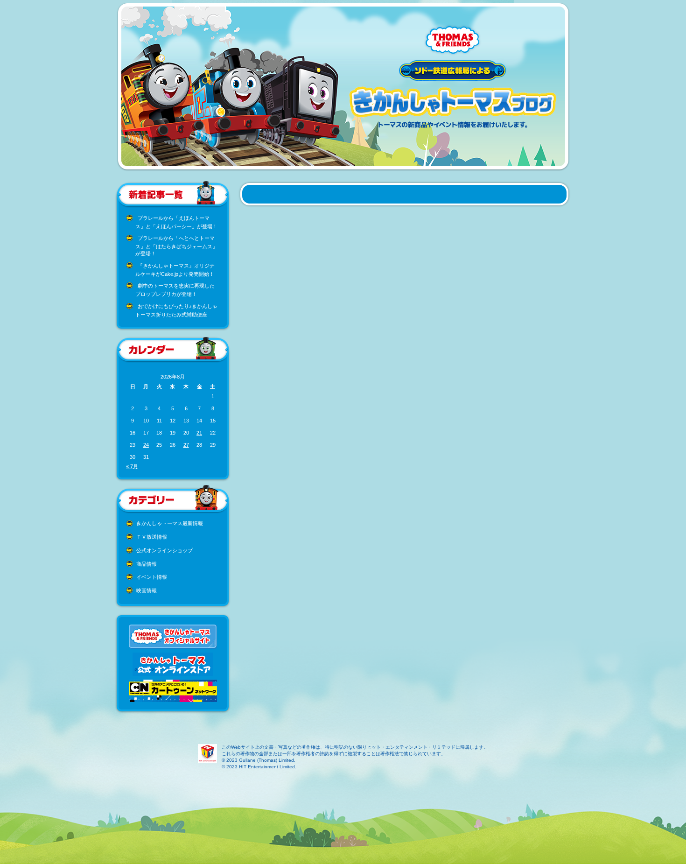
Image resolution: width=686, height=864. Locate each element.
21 (199, 433)
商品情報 (146, 564)
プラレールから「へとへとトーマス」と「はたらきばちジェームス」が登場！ (176, 245)
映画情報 (146, 590)
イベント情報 (151, 577)
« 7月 (132, 466)
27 (186, 445)
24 (146, 445)
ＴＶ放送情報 (151, 537)
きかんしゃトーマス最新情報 (169, 523)
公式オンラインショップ (164, 550)
